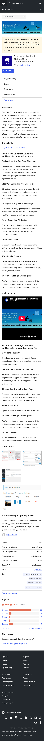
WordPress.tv (8, 685)
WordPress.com (9, 692)
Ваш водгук (6, 628)
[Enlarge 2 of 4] (39, 453)
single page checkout (34, 583)
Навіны (4, 660)
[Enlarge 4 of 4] (39, 486)
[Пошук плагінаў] (24, 17)
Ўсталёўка (8, 89)
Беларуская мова (14, 713)
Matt (5, 696)
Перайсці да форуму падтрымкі (14, 644)
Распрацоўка (9, 95)
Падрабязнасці (10, 79)
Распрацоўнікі (7, 682)
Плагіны (26, 664)
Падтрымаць (29, 682)
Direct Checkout (36, 574)
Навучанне (6, 674)
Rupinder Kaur (24, 65)
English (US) (38, 569)
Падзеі (25, 678)
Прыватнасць (7, 668)
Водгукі (7, 84)
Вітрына (26, 657)
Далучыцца (27, 674)
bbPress (6, 699)
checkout (27, 574)
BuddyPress (7, 703)
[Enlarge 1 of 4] (18, 453)
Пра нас (5, 657)
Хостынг (5, 664)
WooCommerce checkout (33, 587)
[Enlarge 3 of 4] (18, 472)
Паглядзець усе (35, 628)
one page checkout (35, 578)
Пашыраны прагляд (9, 593)
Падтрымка (8, 100)
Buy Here (5, 148)
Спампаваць (8, 71)
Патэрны (26, 668)
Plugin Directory (7, 9)
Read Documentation (19, 148)
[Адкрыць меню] (40, 3)
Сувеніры (27, 685)
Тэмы (25, 660)
